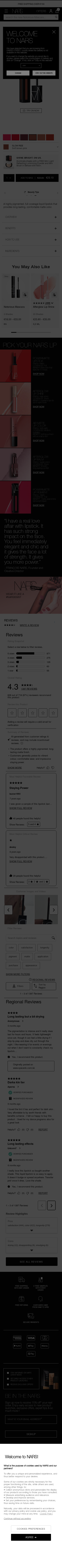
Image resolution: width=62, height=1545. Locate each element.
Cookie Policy (46, 1513)
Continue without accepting (17, 1518)
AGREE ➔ (31, 1537)
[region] (31, 1494)
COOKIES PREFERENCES (31, 1528)
